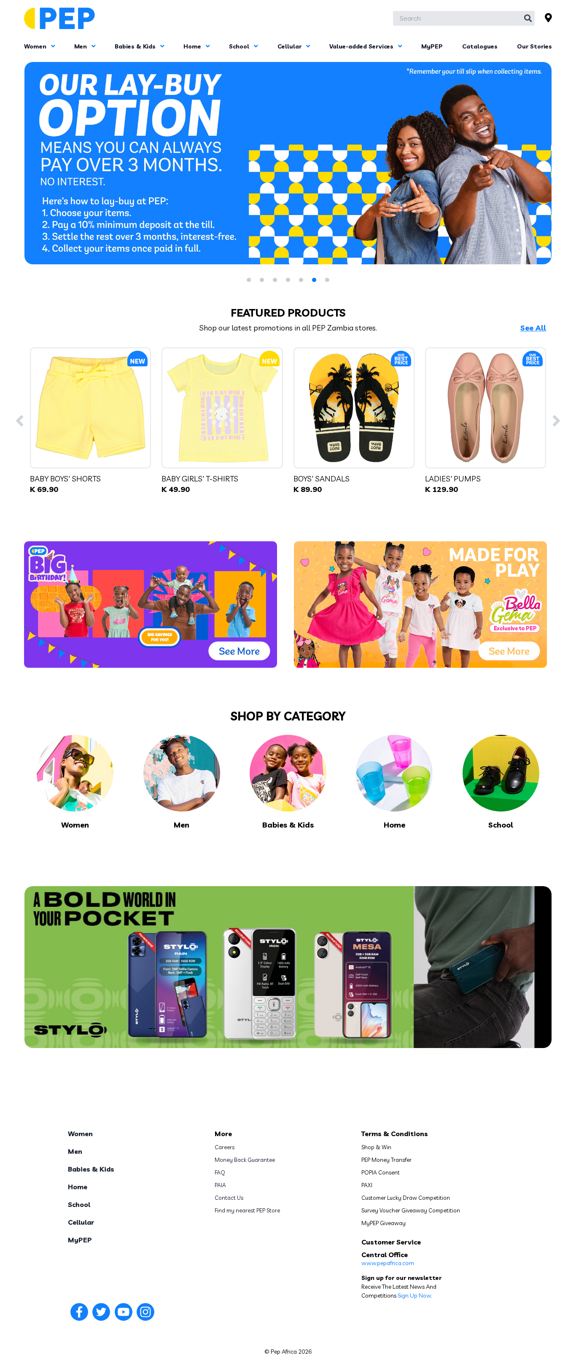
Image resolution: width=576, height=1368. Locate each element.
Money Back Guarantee (245, 1159)
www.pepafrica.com (387, 1263)
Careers (224, 1147)
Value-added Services (362, 46)
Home (193, 46)
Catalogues (480, 46)
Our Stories (534, 46)
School (240, 46)
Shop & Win (376, 1147)
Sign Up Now (414, 1295)
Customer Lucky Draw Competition (405, 1197)
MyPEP (432, 46)
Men (81, 46)
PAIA (220, 1185)
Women (36, 46)
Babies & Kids (136, 46)
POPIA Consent (380, 1172)
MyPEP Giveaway (383, 1223)
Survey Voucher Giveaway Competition (410, 1210)
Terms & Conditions (394, 1133)
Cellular (290, 46)
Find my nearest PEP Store (247, 1210)
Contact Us (229, 1197)
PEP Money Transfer (386, 1159)
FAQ (220, 1172)
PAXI (366, 1185)
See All (533, 328)
